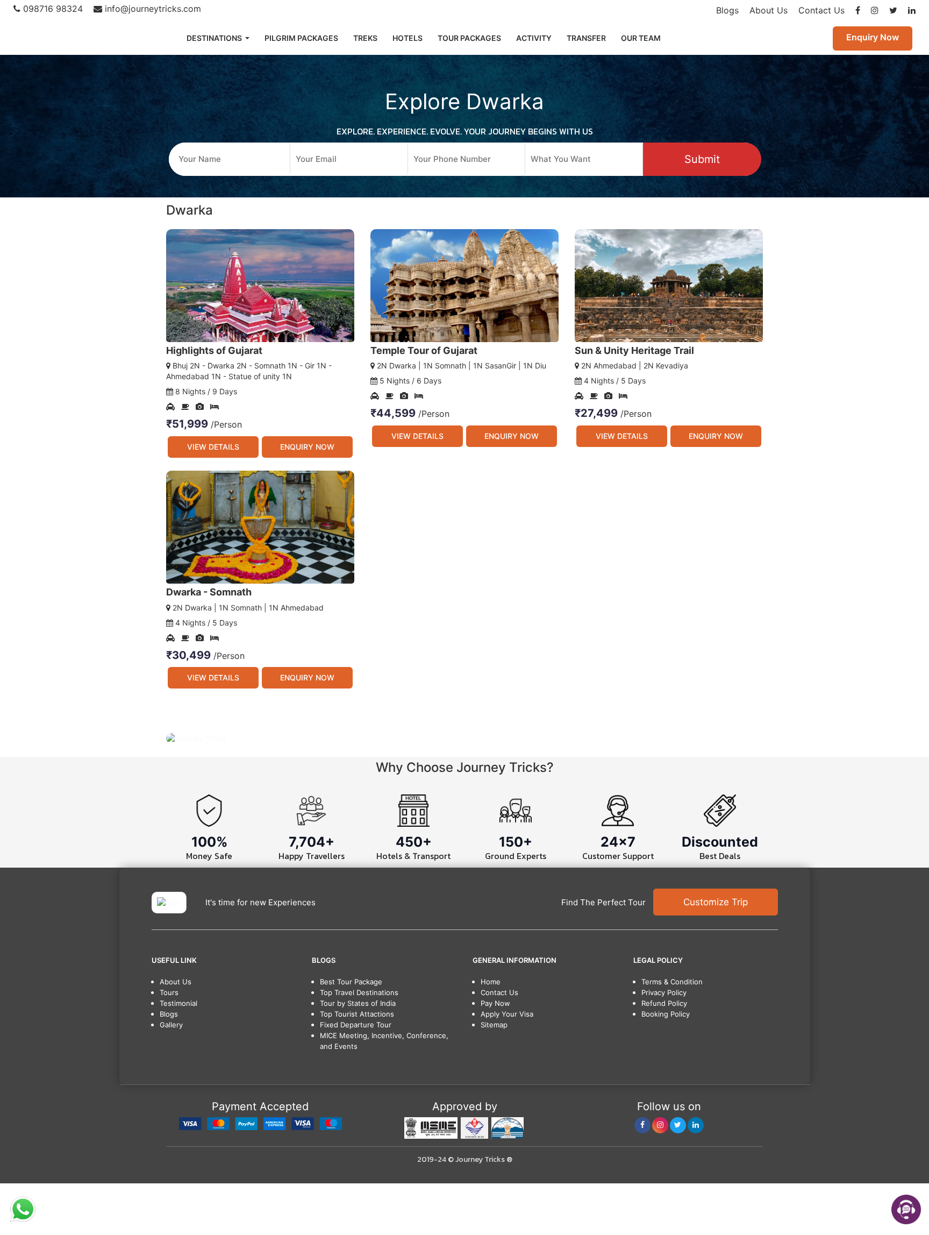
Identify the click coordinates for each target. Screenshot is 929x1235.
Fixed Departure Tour (355, 1024)
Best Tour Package (351, 981)
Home (491, 981)
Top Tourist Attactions (357, 1014)
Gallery (171, 1024)
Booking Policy (665, 1014)
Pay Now (495, 1003)
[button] (211, 738)
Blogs (727, 10)
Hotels (407, 37)
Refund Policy (664, 1003)
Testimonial (178, 1003)
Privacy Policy (664, 992)
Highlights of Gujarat (214, 350)
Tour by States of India (358, 1003)
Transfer (586, 37)
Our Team (641, 37)
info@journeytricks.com (151, 8)
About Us (768, 10)
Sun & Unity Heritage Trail (634, 350)
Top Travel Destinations (359, 992)
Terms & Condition (672, 981)
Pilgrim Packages (301, 37)
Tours (169, 992)
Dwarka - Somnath (209, 592)
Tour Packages (469, 37)
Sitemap (494, 1024)
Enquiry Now (872, 37)
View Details (213, 446)
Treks (365, 37)
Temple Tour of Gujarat (423, 350)
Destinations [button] (215, 37)
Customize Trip (715, 902)
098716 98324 (51, 8)
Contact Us (821, 10)
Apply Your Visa (507, 1014)
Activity (534, 37)
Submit (702, 159)
